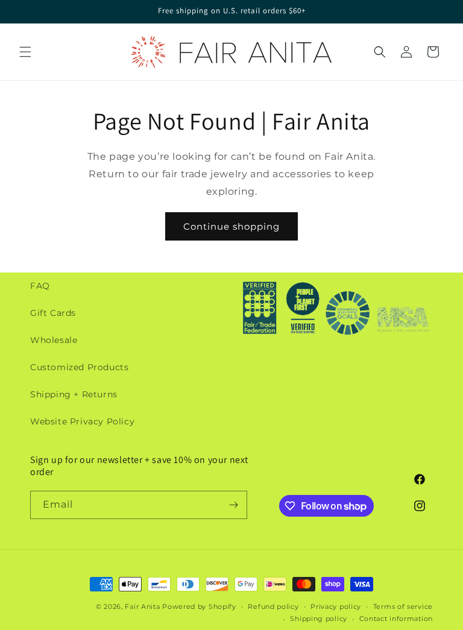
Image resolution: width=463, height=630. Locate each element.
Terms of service (403, 606)
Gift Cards (53, 312)
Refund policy (273, 606)
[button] (25, 52)
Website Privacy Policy (82, 421)
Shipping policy (318, 618)
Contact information (396, 618)
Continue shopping (231, 226)
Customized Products (79, 367)
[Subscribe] (233, 505)
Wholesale (53, 340)
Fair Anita (142, 606)
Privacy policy (335, 606)
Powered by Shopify (199, 606)
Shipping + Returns (74, 394)
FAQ (40, 285)
